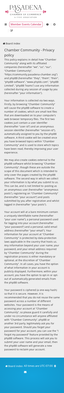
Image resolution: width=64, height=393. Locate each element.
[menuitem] (47, 24)
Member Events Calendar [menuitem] (26, 24)
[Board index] (26, 11)
